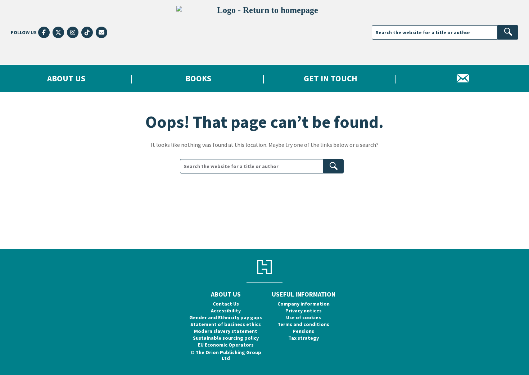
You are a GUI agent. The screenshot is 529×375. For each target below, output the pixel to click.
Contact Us (226, 304)
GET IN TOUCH (330, 78)
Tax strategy (303, 338)
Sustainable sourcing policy (226, 338)
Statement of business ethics (225, 324)
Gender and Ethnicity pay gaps (225, 317)
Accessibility (226, 310)
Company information (303, 304)
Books (198, 78)
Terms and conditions (303, 324)
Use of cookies (303, 317)
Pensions (303, 331)
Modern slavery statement (225, 331)
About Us (66, 78)
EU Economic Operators (226, 345)
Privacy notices (303, 310)
